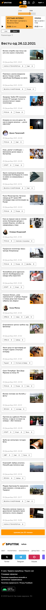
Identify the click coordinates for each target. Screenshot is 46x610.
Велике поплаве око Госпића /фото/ (14, 395)
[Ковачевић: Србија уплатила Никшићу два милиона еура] (36, 467)
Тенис (27, 432)
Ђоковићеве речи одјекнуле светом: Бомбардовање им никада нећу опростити (13, 274)
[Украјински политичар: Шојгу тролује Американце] (36, 253)
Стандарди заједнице (9, 574)
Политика (12, 551)
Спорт (17, 165)
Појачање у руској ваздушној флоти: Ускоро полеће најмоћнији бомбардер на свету (15, 76)
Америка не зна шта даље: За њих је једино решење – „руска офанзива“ (15, 122)
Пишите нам (29, 571)
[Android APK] (8, 589)
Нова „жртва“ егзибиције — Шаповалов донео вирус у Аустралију (13, 152)
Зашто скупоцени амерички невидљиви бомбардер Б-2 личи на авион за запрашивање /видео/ (15, 176)
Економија (24, 551)
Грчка (25, 455)
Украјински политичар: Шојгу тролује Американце (14, 250)
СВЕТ (5, 455)
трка (27, 386)
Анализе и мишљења (22, 241)
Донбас (28, 264)
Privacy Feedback (25, 583)
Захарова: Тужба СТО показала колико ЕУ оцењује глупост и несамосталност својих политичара (14, 100)
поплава (18, 409)
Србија (18, 340)
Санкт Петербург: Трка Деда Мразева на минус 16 (13, 372)
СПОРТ (6, 165)
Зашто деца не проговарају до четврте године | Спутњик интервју (14, 350)
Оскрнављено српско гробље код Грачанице (15, 326)
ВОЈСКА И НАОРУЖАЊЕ (12, 89)
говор (17, 317)
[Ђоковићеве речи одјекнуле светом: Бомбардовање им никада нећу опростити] (36, 276)
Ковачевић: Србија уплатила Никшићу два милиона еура (13, 464)
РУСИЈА (6, 112)
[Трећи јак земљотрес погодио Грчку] (36, 444)
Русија (29, 89)
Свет (28, 66)
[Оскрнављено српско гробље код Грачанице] (36, 329)
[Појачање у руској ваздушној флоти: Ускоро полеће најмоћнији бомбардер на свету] (36, 78)
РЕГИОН (6, 409)
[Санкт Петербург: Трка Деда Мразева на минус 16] (36, 375)
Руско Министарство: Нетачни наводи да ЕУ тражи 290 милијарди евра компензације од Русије (15, 199)
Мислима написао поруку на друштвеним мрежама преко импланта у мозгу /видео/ (14, 511)
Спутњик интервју (21, 363)
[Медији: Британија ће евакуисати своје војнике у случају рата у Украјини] (36, 490)
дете (27, 317)
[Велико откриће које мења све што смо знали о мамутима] (36, 55)
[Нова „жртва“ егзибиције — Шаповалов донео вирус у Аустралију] (36, 154)
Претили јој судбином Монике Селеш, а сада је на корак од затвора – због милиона (14, 419)
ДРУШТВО (35, 551)
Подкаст (6, 363)
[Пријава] (28, 2)
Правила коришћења (15, 571)
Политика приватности (10, 583)
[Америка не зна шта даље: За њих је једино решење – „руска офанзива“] (36, 124)
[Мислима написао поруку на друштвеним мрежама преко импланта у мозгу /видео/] (36, 513)
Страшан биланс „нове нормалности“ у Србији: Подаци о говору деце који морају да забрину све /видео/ (15, 298)
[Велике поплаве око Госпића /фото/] (36, 398)
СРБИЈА (6, 317)
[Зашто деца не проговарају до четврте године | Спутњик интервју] (36, 352)
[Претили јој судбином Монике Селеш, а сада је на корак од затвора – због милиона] (36, 421)
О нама (4, 571)
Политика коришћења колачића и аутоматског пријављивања (14, 578)
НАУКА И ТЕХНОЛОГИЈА (12, 66)
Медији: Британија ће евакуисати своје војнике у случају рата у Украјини (15, 488)
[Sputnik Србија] (7, 3)
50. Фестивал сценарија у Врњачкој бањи (17, 22)
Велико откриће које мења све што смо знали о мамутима (15, 52)
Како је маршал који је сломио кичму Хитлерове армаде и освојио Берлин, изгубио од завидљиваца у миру (15, 222)
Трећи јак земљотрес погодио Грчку (14, 441)
